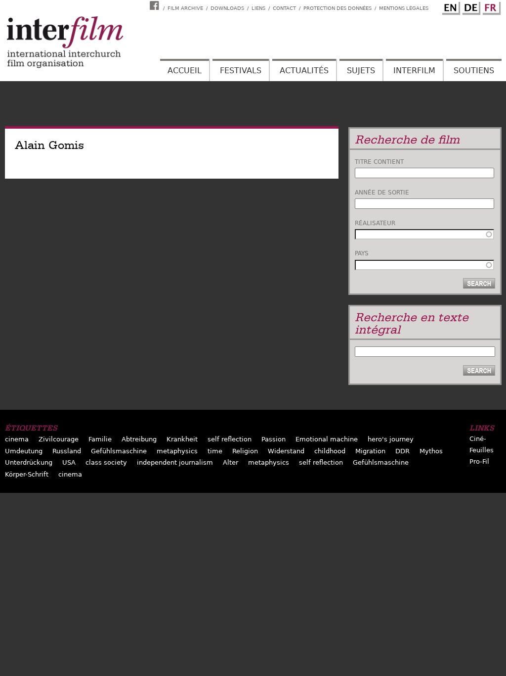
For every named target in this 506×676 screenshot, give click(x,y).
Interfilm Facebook (156, 5)
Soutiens (474, 70)
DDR (402, 451)
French (490, 6)
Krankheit (182, 439)
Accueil (185, 70)
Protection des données (337, 8)
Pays (362, 253)
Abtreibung (139, 439)
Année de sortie (382, 192)
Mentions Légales (403, 8)
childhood (329, 451)
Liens (258, 8)
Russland (66, 451)
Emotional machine (326, 439)
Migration (370, 451)
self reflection (230, 439)
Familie (100, 439)
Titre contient (379, 161)
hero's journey (391, 439)
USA (69, 462)
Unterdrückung (28, 462)
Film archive (185, 8)
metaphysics (177, 451)
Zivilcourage (59, 439)
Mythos (431, 451)
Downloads (227, 8)
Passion (273, 439)
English (450, 6)
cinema (17, 439)
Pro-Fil (479, 461)
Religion (245, 451)
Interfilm (414, 70)
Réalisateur (375, 223)
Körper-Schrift (26, 474)
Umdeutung (23, 451)
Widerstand (286, 451)
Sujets (361, 70)
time (215, 451)
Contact (284, 8)
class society (106, 462)
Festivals (240, 70)
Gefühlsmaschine (119, 451)
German (470, 6)
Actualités (304, 70)
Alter (230, 462)
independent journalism (175, 462)
